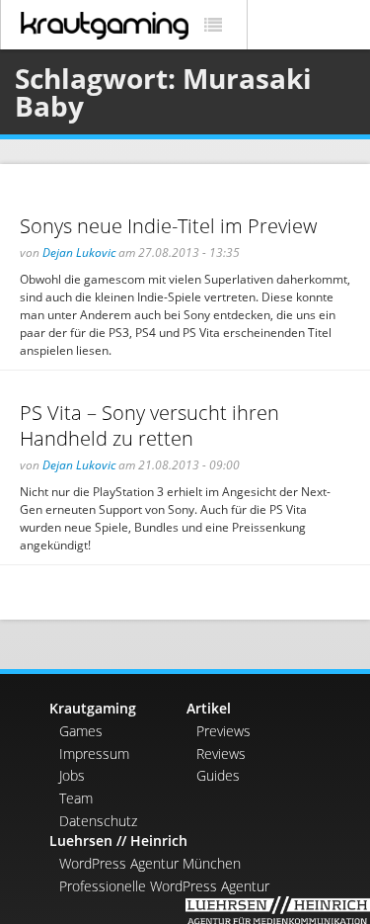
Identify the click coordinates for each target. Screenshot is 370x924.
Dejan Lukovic (78, 252)
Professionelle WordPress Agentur (164, 886)
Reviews (221, 753)
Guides (218, 775)
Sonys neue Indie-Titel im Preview (168, 225)
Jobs (72, 775)
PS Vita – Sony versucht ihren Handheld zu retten (149, 426)
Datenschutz (98, 820)
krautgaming (104, 26)
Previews (223, 730)
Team (76, 798)
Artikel (208, 708)
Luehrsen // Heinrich (118, 840)
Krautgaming (92, 708)
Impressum (94, 753)
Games (81, 730)
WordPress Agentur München (150, 863)
